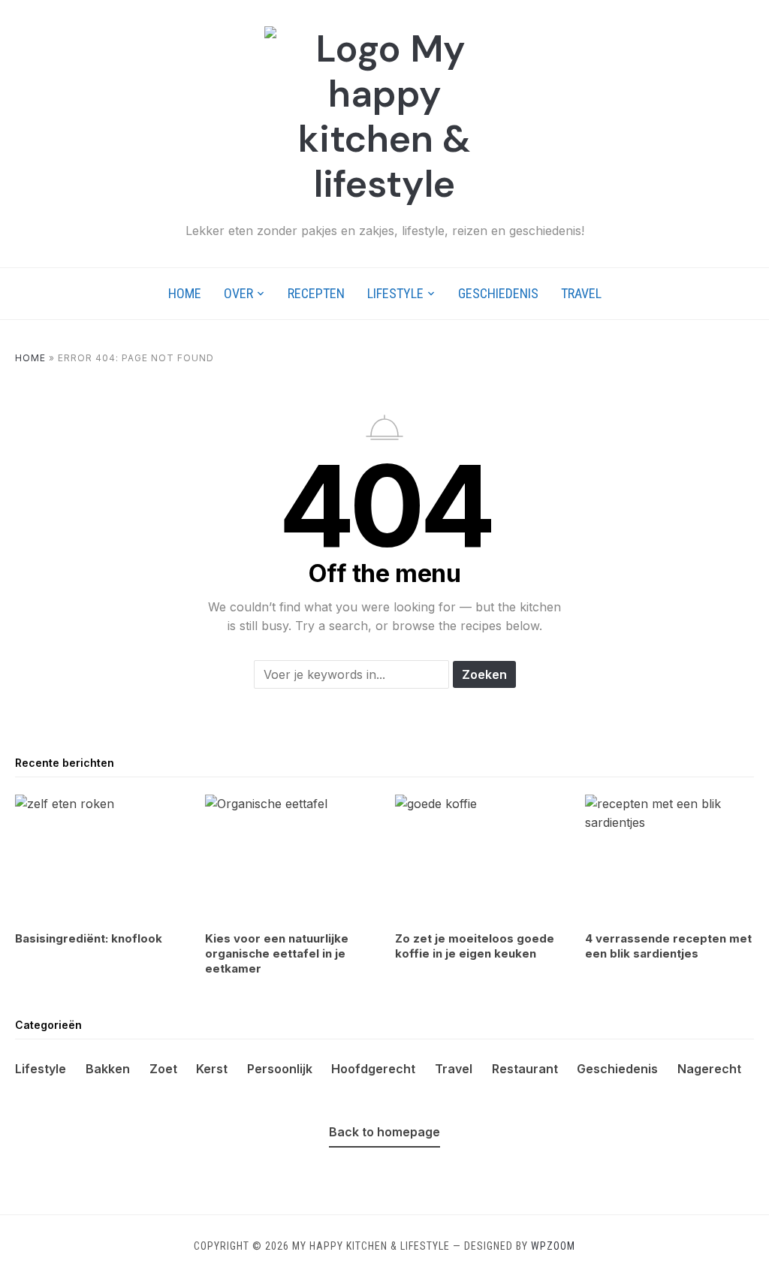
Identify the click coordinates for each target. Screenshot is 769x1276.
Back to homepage (384, 1131)
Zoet (163, 1068)
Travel (581, 293)
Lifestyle (395, 293)
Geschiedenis (498, 293)
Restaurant (525, 1068)
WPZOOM (553, 1246)
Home (184, 293)
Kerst (212, 1068)
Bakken (108, 1068)
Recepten (316, 293)
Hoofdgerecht (373, 1068)
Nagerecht (709, 1068)
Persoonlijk (279, 1068)
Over (238, 293)
